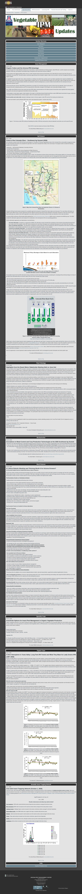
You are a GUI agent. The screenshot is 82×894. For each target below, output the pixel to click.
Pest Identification (16, 9)
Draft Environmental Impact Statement (41, 216)
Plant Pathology (41, 48)
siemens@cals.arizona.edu (48, 456)
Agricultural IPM (26, 9)
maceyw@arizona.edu (49, 128)
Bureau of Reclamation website (36, 346)
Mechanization (41, 51)
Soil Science (41, 46)
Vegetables (17, 12)
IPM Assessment (36, 9)
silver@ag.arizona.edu (48, 353)
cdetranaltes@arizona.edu (14, 424)
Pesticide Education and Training (58, 9)
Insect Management (41, 44)
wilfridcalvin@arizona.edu (47, 645)
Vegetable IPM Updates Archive (41, 60)
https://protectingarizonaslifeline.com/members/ (41, 338)
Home (8, 9)
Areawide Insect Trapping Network (41, 58)
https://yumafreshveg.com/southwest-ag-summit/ (53, 454)
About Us (70, 9)
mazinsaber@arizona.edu (47, 608)
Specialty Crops (41, 55)
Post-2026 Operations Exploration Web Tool (29, 348)
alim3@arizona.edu (48, 780)
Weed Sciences (41, 53)
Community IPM (45, 9)
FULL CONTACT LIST (38, 887)
